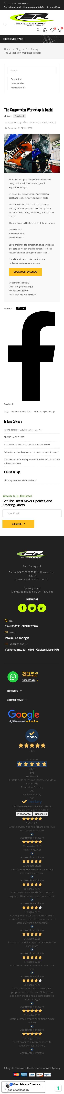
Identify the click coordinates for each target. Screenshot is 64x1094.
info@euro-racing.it (17, 638)
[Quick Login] (5, 3)
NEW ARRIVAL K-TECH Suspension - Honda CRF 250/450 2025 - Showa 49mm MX (32, 461)
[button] (32, 39)
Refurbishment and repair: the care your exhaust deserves (31, 452)
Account (12, 3)
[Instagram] (32, 608)
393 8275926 (30, 626)
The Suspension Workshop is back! (20, 480)
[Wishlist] (52, 30)
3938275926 (28, 680)
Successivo (40, 814)
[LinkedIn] (42, 608)
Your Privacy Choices (26, 1084)
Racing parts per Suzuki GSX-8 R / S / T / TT (23, 429)
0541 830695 (12, 626)
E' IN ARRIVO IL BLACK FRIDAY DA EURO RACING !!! (27, 444)
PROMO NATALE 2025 (14, 437)
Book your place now (25, 271)
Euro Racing (16, 122)
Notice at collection (16, 1090)
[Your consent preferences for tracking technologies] (58, 1088)
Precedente (24, 814)
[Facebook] (22, 608)
